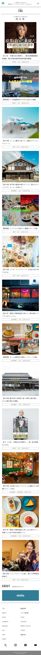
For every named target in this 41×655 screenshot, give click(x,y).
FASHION (5, 626)
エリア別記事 (24, 613)
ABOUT (4, 613)
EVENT (4, 639)
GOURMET (5, 621)
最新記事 (23, 608)
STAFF (22, 617)
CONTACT (23, 621)
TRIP (3, 635)
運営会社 (23, 635)
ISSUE (4, 617)
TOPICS (22, 630)
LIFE (3, 630)
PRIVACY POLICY (25, 626)
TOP (3, 608)
